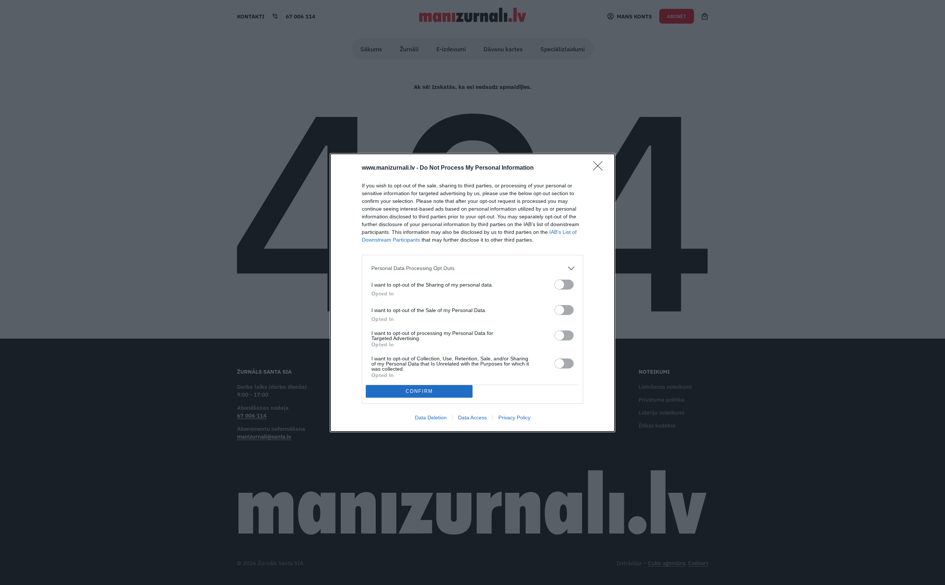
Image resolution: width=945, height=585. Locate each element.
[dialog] (472, 293)
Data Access (472, 417)
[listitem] (472, 268)
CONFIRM (419, 391)
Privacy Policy (514, 417)
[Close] (600, 168)
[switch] (564, 285)
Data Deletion (431, 417)
